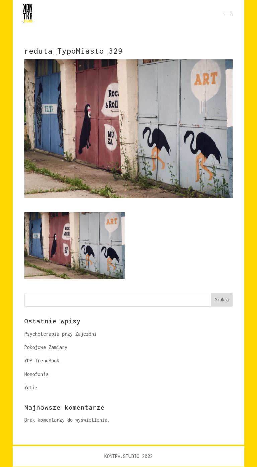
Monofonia (36, 374)
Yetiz (31, 387)
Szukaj (222, 299)
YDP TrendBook (41, 360)
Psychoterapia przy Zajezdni (60, 334)
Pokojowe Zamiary (45, 347)
